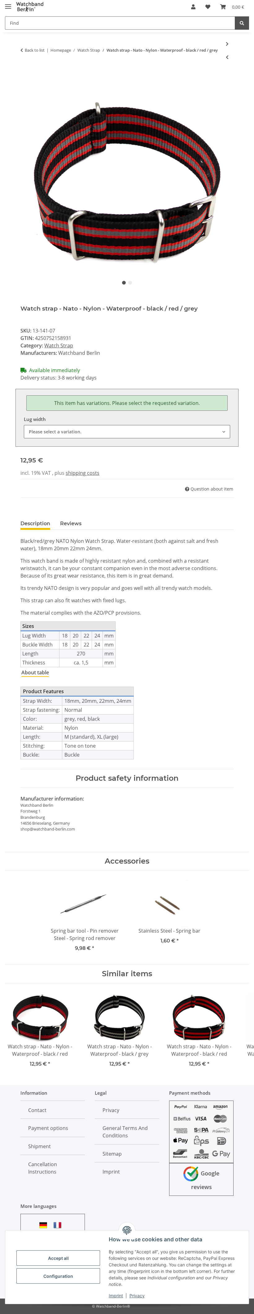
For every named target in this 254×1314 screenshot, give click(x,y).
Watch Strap (58, 345)
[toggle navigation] (8, 4)
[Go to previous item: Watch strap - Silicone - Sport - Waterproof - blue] (227, 57)
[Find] (242, 23)
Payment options (48, 1128)
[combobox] (127, 431)
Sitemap (112, 1153)
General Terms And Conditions (125, 1132)
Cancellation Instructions (42, 1168)
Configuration (58, 1276)
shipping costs (82, 473)
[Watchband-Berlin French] (59, 1225)
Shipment (39, 1146)
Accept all (58, 1258)
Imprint (116, 1295)
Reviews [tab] (70, 523)
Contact (37, 1110)
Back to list (35, 50)
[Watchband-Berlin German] (44, 1225)
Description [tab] (35, 523)
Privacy (137, 1295)
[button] (193, 7)
